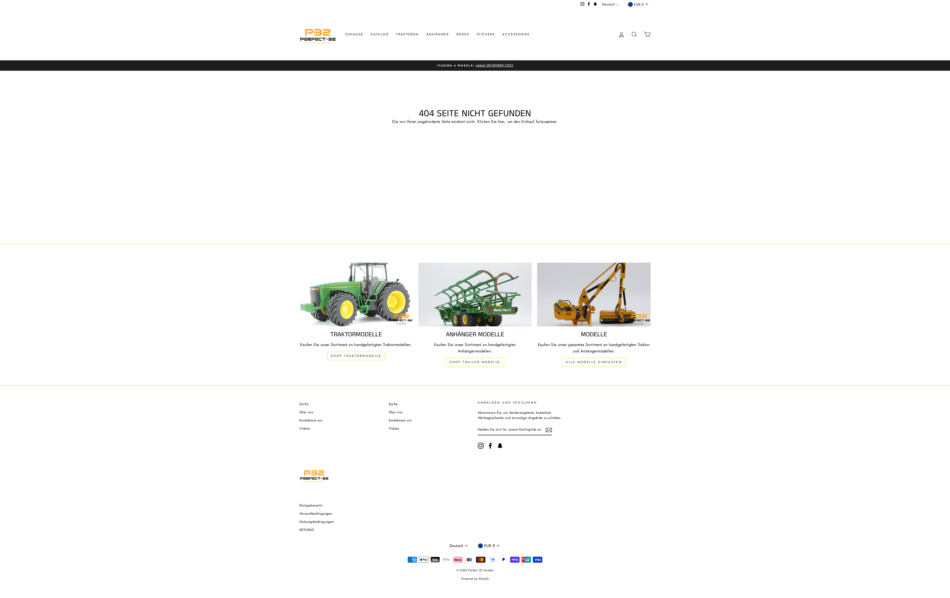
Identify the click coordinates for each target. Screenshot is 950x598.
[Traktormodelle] (356, 294)
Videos (304, 428)
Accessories (516, 34)
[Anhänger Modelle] (475, 294)
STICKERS (486, 34)
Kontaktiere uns (310, 420)
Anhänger (437, 34)
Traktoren (407, 34)
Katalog (380, 34)
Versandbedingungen (315, 513)
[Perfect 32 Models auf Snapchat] (500, 446)
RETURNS (306, 529)
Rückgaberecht (310, 505)
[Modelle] (594, 294)
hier (501, 121)
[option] (475, 65)
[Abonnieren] (549, 430)
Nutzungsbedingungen (316, 521)
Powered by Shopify (475, 578)
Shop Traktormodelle (356, 356)
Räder (462, 34)
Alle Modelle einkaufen (594, 362)
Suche (304, 403)
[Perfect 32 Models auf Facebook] (490, 446)
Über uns (306, 412)
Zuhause (354, 34)
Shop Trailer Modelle (475, 362)
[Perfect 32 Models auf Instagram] (481, 446)
